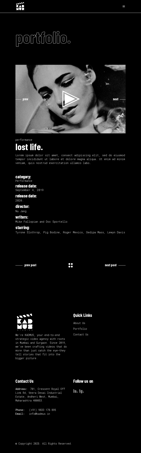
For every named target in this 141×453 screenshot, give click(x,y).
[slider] (67, 130)
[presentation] (21, 99)
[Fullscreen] (121, 130)
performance (23, 139)
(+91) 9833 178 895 (43, 410)
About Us (79, 323)
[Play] (20, 130)
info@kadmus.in (39, 413)
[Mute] (115, 130)
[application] (70, 99)
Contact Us (80, 334)
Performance (23, 181)
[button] (70, 99)
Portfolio (80, 328)
